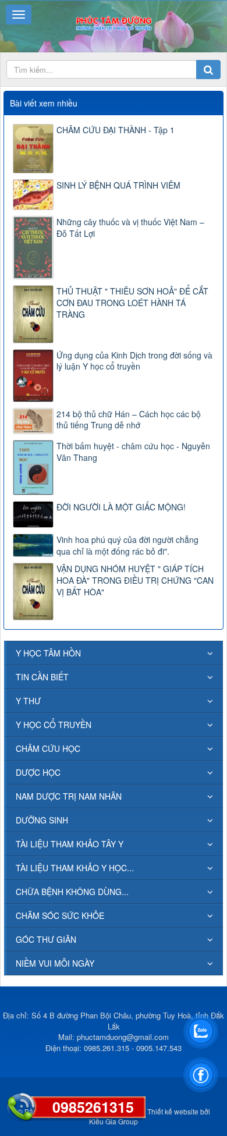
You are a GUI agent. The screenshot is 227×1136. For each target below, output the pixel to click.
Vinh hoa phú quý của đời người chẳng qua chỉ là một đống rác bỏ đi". (127, 545)
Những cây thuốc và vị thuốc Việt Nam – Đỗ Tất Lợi (130, 227)
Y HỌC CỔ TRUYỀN (53, 724)
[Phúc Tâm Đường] (113, 22)
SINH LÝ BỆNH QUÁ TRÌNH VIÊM (118, 185)
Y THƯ (28, 701)
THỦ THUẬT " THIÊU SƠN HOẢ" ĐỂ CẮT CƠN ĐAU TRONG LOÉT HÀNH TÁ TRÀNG (132, 302)
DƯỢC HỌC (38, 772)
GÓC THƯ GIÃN (46, 939)
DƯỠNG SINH (42, 820)
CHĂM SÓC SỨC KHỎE (60, 915)
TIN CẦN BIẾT (42, 677)
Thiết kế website (172, 1111)
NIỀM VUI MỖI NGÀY (55, 963)
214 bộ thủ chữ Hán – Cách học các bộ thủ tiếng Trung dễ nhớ (128, 419)
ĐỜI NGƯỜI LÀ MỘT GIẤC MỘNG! (121, 507)
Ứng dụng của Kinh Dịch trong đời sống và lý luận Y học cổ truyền (134, 360)
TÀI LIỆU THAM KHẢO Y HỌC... (75, 868)
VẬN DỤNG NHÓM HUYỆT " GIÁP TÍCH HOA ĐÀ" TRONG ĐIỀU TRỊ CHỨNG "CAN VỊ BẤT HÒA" (135, 580)
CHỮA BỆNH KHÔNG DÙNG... (72, 891)
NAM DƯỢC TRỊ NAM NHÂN (69, 796)
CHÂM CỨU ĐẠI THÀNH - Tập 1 (115, 130)
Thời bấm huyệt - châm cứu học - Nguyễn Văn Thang (133, 451)
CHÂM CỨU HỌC (48, 748)
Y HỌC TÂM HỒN (48, 653)
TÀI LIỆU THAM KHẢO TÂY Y (69, 844)
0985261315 (93, 1106)
